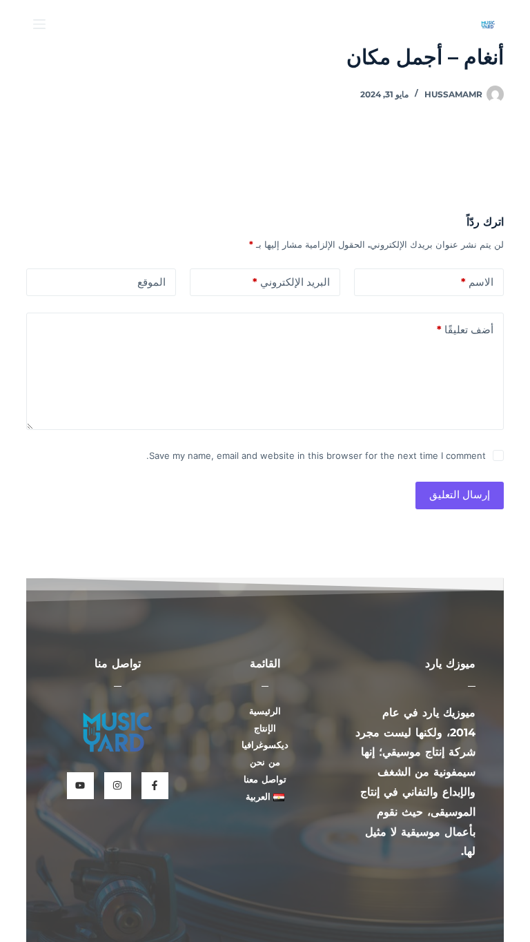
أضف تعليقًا (465, 329)
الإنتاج (265, 728)
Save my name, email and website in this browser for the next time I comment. (316, 455)
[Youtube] (80, 785)
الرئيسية (265, 711)
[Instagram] (117, 785)
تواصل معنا (265, 779)
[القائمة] (39, 24)
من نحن (265, 762)
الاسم (477, 281)
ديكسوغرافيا (265, 745)
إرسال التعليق (459, 494)
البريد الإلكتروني (291, 281)
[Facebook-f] (154, 785)
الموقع (151, 281)
